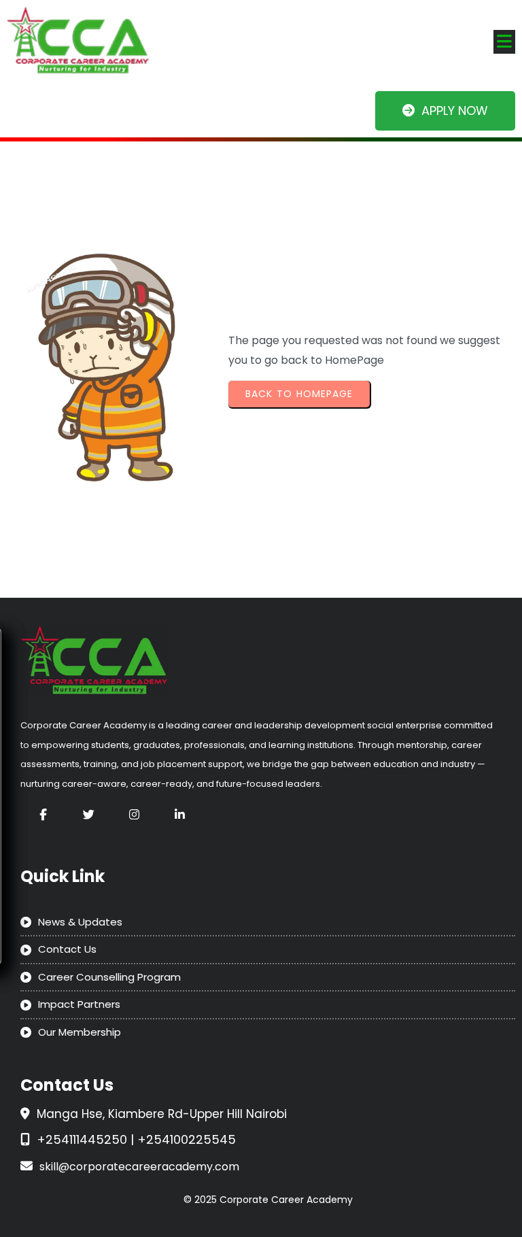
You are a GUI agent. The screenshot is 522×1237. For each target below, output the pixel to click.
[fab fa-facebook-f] (43, 814)
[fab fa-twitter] (89, 814)
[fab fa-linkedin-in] (180, 814)
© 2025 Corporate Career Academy (268, 1199)
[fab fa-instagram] (134, 814)
